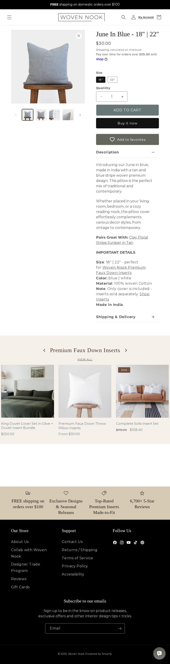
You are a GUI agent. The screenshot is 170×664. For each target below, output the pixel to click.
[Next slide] (126, 350)
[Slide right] (80, 115)
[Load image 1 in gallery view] (27, 114)
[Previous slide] (44, 350)
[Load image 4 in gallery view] (68, 114)
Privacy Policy (75, 566)
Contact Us (72, 542)
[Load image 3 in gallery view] (54, 114)
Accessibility (73, 574)
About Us (20, 542)
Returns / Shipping (79, 550)
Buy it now (127, 123)
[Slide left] (16, 115)
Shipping (102, 49)
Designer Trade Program (25, 567)
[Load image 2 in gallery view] (41, 114)
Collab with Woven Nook (29, 553)
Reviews (18, 579)
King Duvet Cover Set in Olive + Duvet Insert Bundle (27, 425)
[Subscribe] (120, 628)
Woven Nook (76, 653)
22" (112, 79)
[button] (9, 17)
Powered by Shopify (98, 653)
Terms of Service (77, 558)
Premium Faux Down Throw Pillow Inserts (82, 425)
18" (101, 79)
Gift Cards (20, 587)
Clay (133, 237)
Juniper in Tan (120, 243)
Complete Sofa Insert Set (137, 423)
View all (85, 359)
